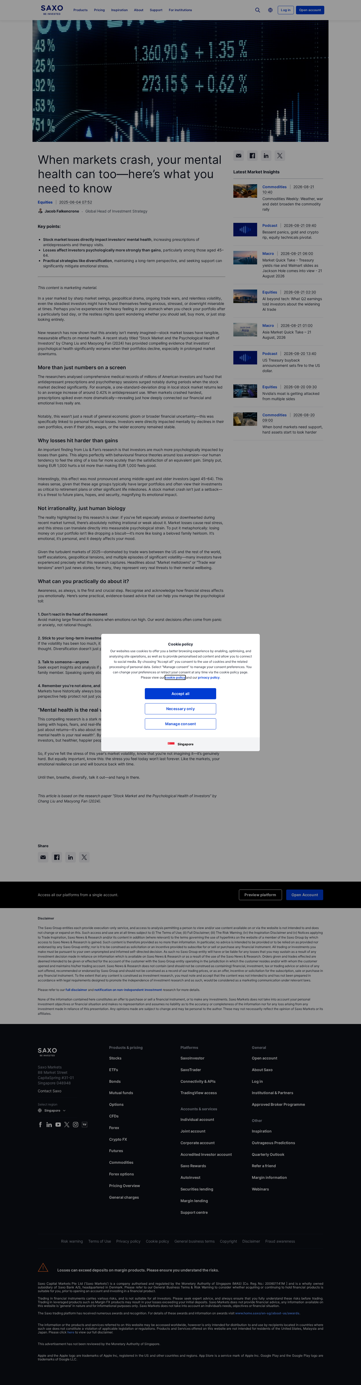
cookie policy (175, 677)
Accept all (181, 693)
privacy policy (209, 677)
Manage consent (180, 723)
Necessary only (180, 708)
